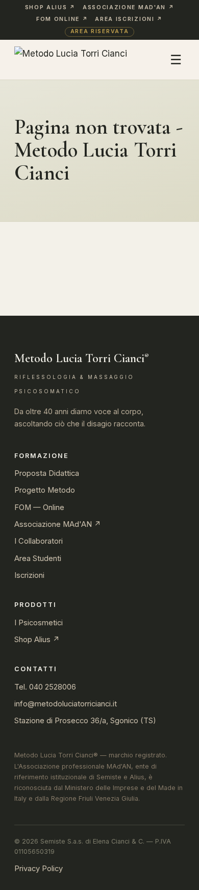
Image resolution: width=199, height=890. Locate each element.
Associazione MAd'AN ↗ (128, 7)
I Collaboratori (38, 541)
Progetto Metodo (44, 490)
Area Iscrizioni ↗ (129, 19)
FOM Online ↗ (62, 19)
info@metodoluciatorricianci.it (65, 703)
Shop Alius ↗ (50, 7)
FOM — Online (39, 507)
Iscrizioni (29, 575)
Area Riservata (99, 31)
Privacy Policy (38, 868)
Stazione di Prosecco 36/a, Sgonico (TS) (85, 720)
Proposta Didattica (46, 473)
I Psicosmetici (38, 622)
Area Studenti (37, 558)
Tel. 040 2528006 (45, 687)
